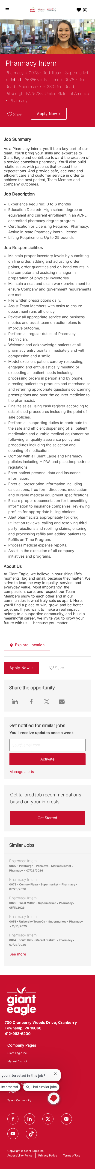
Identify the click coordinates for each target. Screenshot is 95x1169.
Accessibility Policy (20, 1155)
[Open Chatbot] (54, 1098)
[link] (21, 771)
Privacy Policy (47, 1155)
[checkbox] (16, 114)
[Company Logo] (43, 9)
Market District (17, 1061)
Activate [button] (47, 759)
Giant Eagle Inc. (17, 1053)
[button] (48, 114)
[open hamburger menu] (7, 10)
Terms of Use (71, 1155)
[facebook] (12, 1118)
